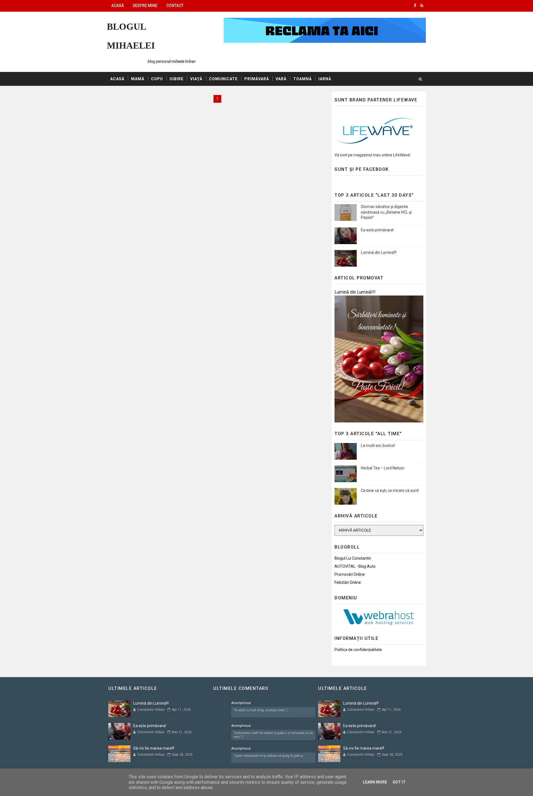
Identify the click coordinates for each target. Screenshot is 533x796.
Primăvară (256, 79)
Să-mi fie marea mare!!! (153, 748)
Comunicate (223, 79)
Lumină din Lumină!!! (378, 252)
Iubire (176, 79)
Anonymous (241, 703)
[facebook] (415, 5)
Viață (196, 79)
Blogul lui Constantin (353, 558)
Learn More (375, 782)
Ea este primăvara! (377, 230)
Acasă (117, 5)
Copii (157, 79)
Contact (174, 5)
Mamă (137, 79)
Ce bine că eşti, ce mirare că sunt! (390, 490)
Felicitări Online (348, 582)
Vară (281, 79)
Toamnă (302, 79)
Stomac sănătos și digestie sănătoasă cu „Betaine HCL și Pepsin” (386, 212)
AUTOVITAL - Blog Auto (355, 566)
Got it (399, 782)
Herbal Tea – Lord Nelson (382, 468)
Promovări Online (350, 574)
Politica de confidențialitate (358, 649)
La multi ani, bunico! (378, 445)
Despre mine (145, 5)
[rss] (422, 5)
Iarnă (324, 79)
